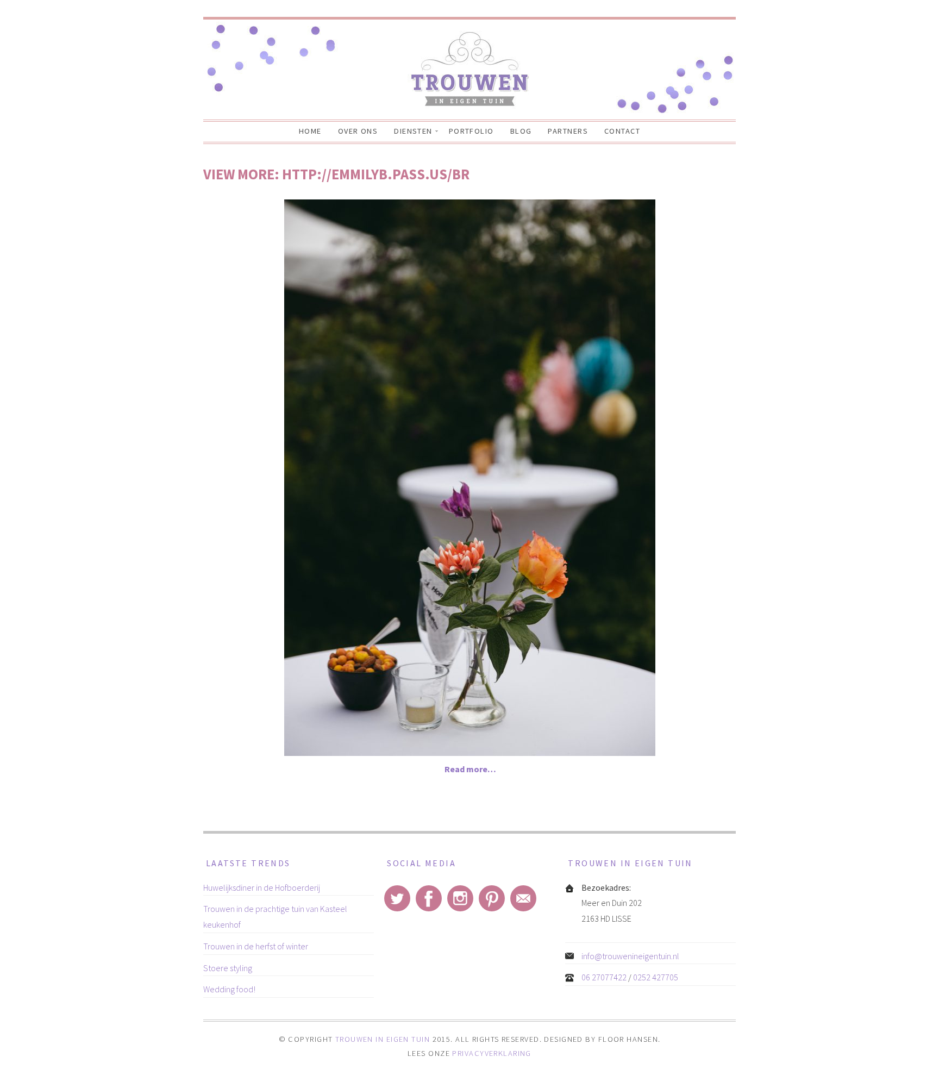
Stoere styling (227, 967)
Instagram (460, 898)
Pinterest (492, 898)
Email (523, 898)
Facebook (429, 898)
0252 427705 (655, 977)
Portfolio (471, 131)
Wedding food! (229, 989)
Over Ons (358, 131)
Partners (568, 131)
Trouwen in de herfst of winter (255, 946)
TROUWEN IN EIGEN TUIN (382, 1039)
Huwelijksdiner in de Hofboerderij (261, 887)
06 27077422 (604, 977)
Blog (521, 131)
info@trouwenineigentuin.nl (630, 956)
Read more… (470, 769)
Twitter (397, 898)
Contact (622, 131)
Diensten (413, 131)
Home (310, 131)
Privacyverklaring (491, 1053)
